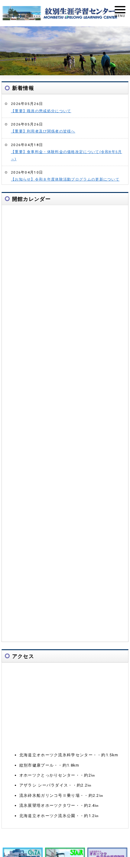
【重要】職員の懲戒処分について (41, 111)
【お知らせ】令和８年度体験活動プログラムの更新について (65, 179)
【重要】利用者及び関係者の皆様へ (43, 131)
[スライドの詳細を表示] (65, 50)
